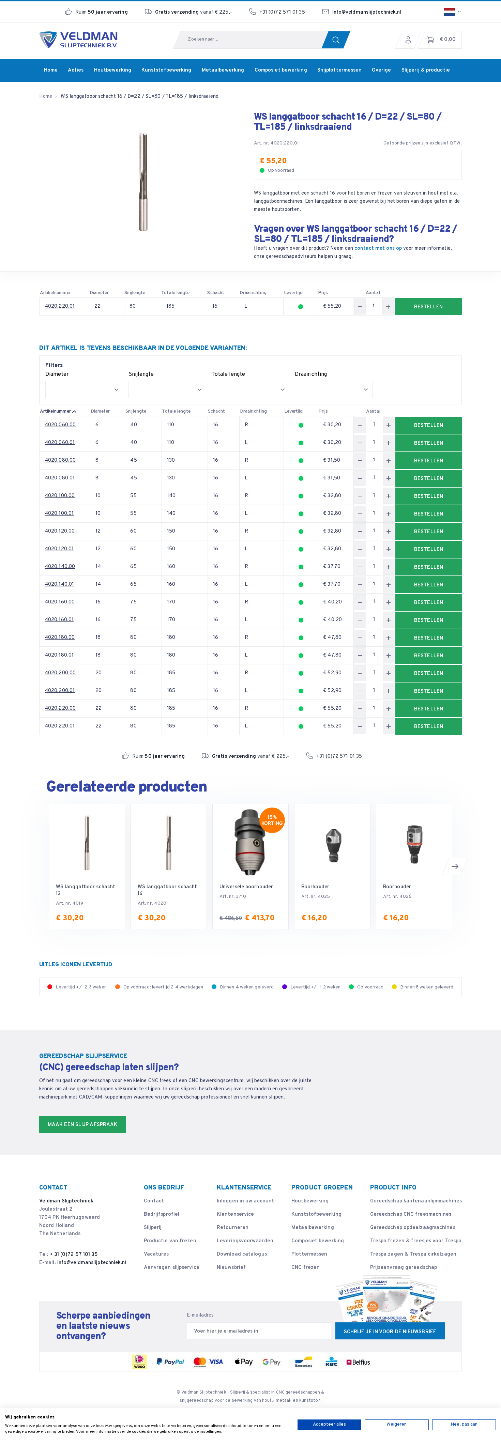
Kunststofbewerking (316, 1214)
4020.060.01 (60, 443)
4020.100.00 (60, 496)
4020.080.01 (60, 478)
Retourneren (232, 1228)
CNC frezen (305, 1267)
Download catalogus (242, 1254)
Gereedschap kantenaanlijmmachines (416, 1201)
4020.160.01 (59, 620)
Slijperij (153, 1228)
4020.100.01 (59, 513)
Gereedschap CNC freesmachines (411, 1214)
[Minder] (360, 306)
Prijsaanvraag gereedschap (403, 1267)
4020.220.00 (60, 708)
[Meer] (388, 306)
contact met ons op (378, 248)
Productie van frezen (170, 1241)
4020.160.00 (60, 602)
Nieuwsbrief (231, 1267)
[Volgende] (455, 866)
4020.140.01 (59, 584)
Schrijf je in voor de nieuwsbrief (390, 1332)
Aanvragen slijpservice (171, 1267)
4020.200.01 (60, 691)
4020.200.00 (60, 673)
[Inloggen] (410, 40)
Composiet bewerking (317, 1241)
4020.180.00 (60, 637)
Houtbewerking (310, 1201)
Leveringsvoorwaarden (245, 1241)
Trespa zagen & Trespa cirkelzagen (413, 1254)
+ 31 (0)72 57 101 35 (74, 1254)
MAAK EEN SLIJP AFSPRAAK (82, 1125)
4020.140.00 (60, 567)
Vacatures (156, 1254)
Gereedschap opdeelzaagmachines (412, 1228)
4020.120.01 (59, 549)
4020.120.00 (60, 531)
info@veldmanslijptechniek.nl (366, 12)
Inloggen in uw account (245, 1201)
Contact (154, 1201)
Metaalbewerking (312, 1228)
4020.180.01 (59, 655)
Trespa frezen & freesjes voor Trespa (416, 1241)
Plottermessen (309, 1254)
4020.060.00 (60, 425)
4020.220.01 (60, 306)
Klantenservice (235, 1214)
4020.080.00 (60, 460)
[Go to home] (78, 39)
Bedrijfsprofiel (162, 1214)
